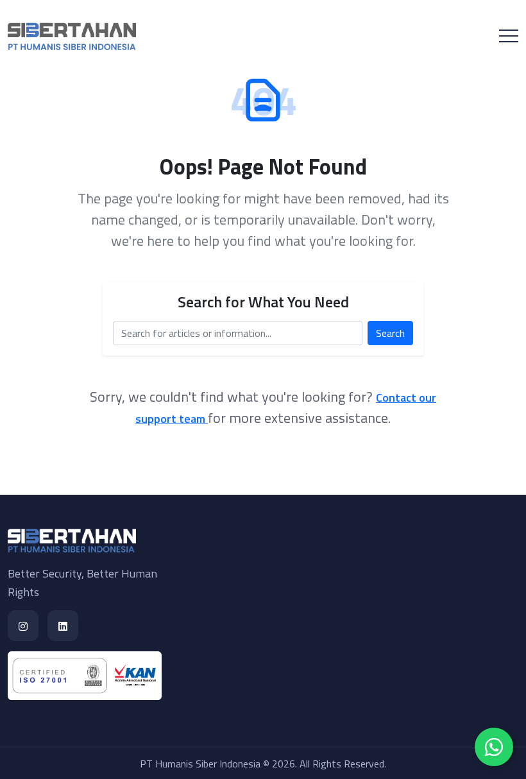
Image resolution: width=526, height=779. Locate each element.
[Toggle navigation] (508, 36)
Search (390, 333)
